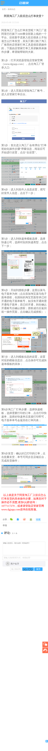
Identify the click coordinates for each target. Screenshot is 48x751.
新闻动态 (11, 9)
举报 (5, 525)
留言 (38, 569)
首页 (4, 9)
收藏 (38, 519)
